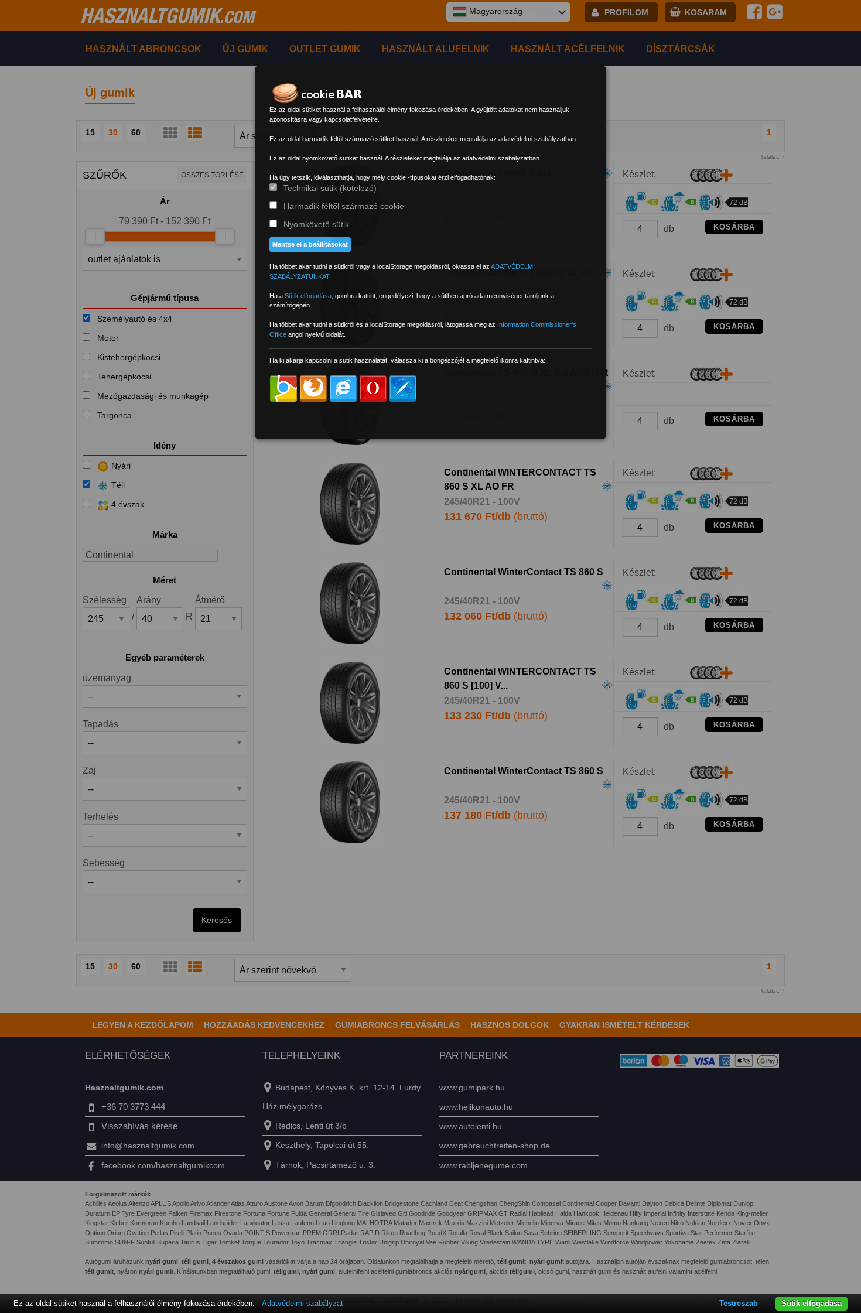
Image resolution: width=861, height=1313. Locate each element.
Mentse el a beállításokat (310, 244)
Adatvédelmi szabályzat (302, 1303)
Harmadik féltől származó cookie (343, 206)
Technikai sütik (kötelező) (330, 188)
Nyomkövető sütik (316, 224)
